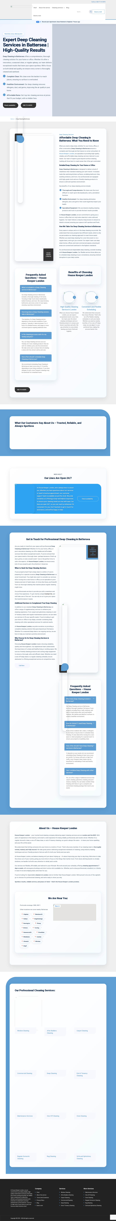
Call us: (98, 2)
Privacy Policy (40, 1200)
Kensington (26, 923)
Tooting (36, 928)
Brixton (25, 928)
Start (35, 8)
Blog (67, 8)
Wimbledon (26, 937)
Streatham (41, 932)
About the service (44, 8)
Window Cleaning (23, 1031)
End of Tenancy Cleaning (82, 1074)
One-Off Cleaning (53, 1116)
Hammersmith (27, 932)
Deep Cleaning (52, 1073)
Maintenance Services (25, 1116)
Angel (25, 946)
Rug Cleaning (51, 1156)
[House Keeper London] (22, 10)
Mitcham (37, 941)
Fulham (25, 919)
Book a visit (37, 16)
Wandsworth (38, 914)
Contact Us (48, 594)
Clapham (25, 914)
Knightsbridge (38, 919)
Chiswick (26, 941)
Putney (39, 923)
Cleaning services (57, 8)
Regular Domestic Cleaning (23, 1157)
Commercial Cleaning (24, 1073)
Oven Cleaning (82, 1116)
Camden (39, 937)
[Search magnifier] (91, 12)
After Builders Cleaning (52, 1032)
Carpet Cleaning (82, 1031)
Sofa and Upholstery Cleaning (84, 1157)
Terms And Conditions (43, 1197)
